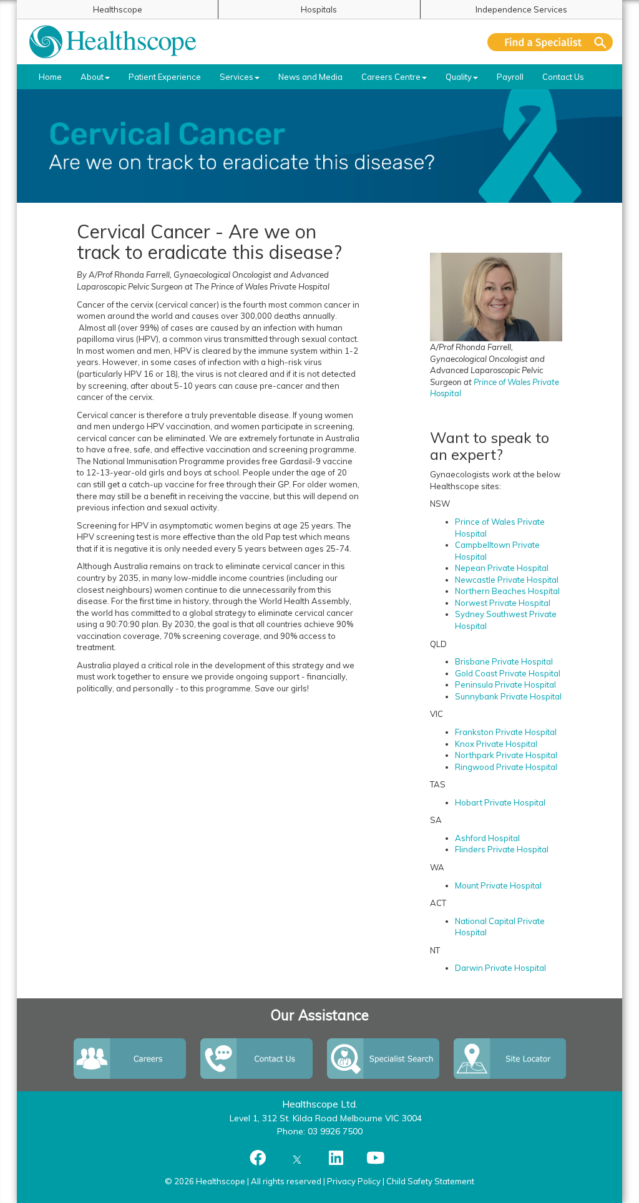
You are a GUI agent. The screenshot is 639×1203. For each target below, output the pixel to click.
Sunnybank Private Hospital (508, 696)
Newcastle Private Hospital (507, 580)
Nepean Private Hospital (502, 568)
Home (50, 77)
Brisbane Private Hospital (504, 661)
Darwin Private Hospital (500, 968)
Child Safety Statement (430, 1181)
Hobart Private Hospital (500, 802)
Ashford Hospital (487, 838)
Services (236, 77)
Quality (459, 77)
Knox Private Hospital (496, 744)
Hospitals (319, 9)
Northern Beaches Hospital (507, 591)
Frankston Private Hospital (506, 732)
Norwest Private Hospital (502, 603)
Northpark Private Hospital (506, 755)
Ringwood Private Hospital (506, 767)
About (92, 77)
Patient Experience (165, 77)
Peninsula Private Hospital (505, 684)
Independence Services (521, 9)
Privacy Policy (354, 1181)
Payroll (510, 77)
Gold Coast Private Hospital (507, 673)
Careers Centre (391, 77)
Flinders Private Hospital (502, 849)
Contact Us (563, 77)
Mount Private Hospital (498, 885)
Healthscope (117, 9)
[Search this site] (550, 42)
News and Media (310, 77)
